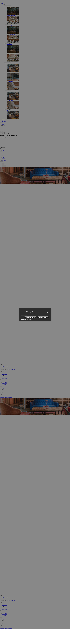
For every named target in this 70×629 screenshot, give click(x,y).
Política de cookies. (24, 315)
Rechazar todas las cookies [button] (30, 317)
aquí (36, 314)
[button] (26, 319)
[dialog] (35, 314)
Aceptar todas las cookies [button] (43, 317)
